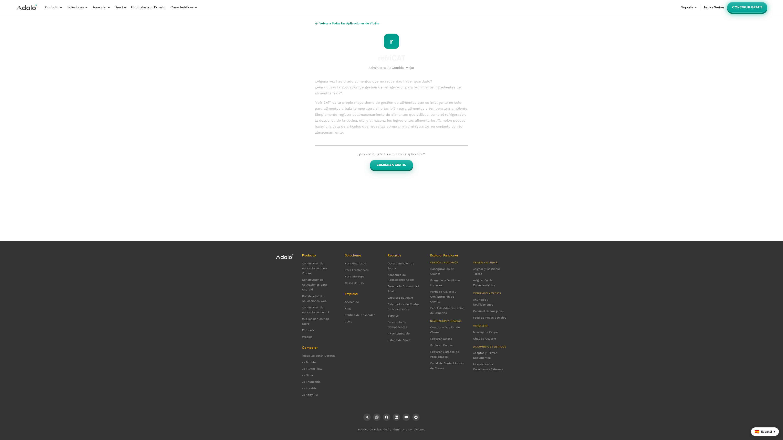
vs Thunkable (311, 381)
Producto (52, 7)
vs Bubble (309, 362)
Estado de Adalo (399, 340)
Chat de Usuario (484, 338)
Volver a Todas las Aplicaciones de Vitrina (349, 23)
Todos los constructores (318, 355)
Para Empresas (355, 263)
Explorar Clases (441, 338)
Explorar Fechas (441, 345)
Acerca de (352, 302)
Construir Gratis (747, 7)
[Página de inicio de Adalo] (27, 7)
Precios (120, 7)
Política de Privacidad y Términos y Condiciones (391, 429)
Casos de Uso (354, 283)
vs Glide (307, 375)
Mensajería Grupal (486, 332)
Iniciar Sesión (714, 7)
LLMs (348, 321)
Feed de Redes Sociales (489, 317)
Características (182, 7)
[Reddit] (416, 417)
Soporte (687, 7)
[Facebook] (386, 417)
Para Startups (354, 276)
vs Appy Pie (310, 394)
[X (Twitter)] (367, 417)
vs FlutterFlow (312, 368)
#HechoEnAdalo (399, 333)
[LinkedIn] (396, 417)
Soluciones (75, 7)
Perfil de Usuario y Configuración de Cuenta (443, 296)
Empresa (308, 330)
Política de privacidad (360, 315)
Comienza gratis (391, 165)
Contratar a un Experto (148, 7)
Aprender (99, 7)
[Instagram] (376, 417)
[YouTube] (406, 417)
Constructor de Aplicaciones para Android (314, 284)
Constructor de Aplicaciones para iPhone (314, 268)
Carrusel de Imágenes (488, 311)
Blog (348, 308)
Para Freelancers (356, 270)
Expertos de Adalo (400, 297)
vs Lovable (309, 388)
